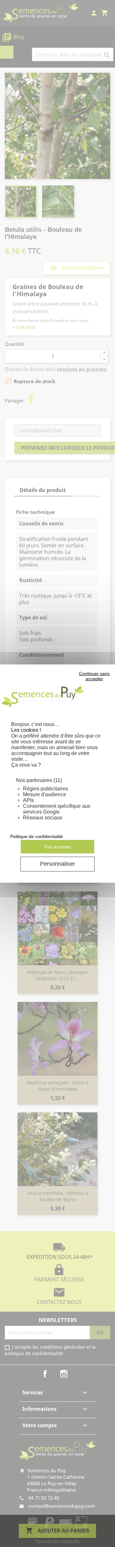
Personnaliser (57, 864)
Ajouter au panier (57, 1530)
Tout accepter (57, 846)
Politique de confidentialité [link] (36, 836)
